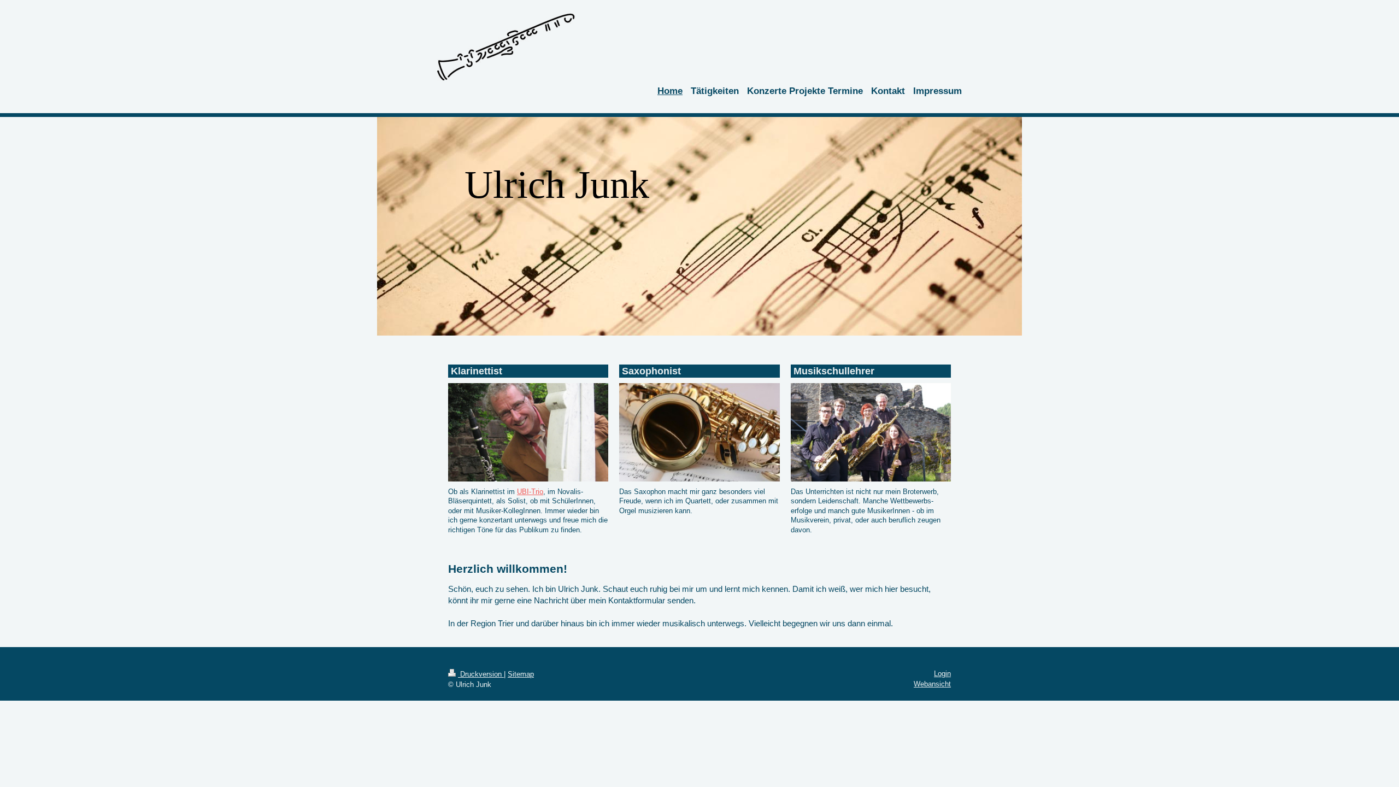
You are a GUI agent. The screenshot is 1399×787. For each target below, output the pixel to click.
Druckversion (481, 674)
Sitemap (521, 674)
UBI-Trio (530, 492)
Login (942, 673)
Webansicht (932, 684)
